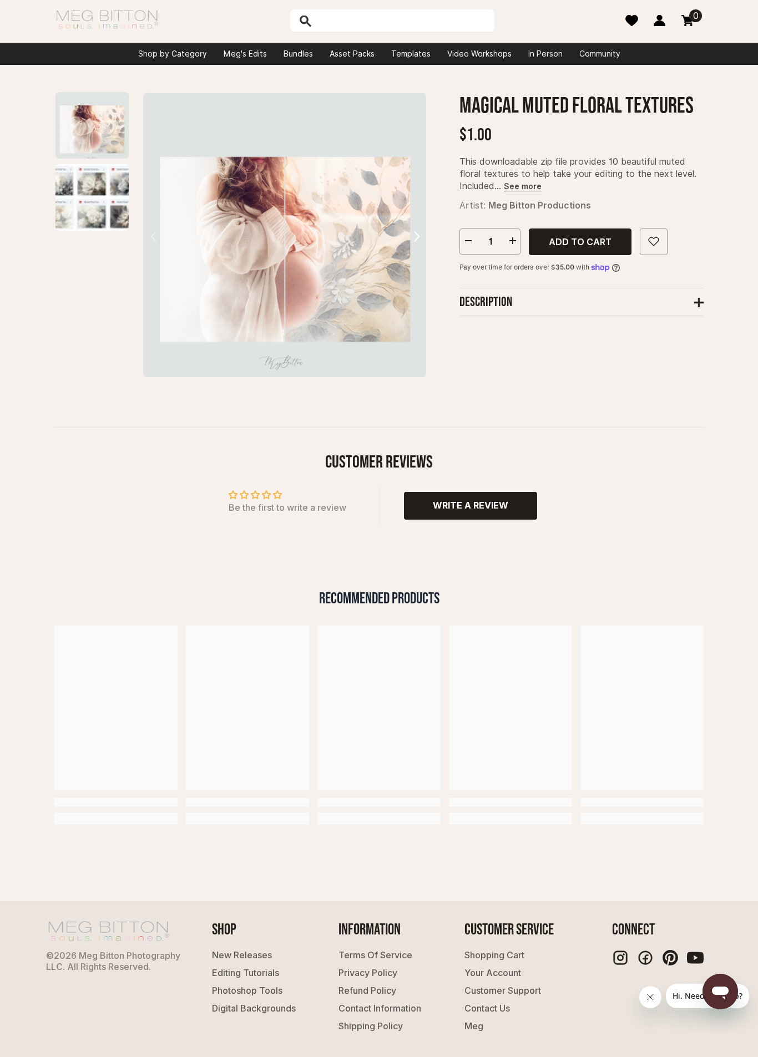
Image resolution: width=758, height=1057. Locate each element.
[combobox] (404, 20)
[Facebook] (645, 957)
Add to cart (580, 241)
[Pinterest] (670, 957)
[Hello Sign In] (659, 20)
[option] (284, 235)
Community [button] (599, 53)
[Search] (334, 20)
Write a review (470, 505)
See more (523, 185)
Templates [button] (411, 53)
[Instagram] (620, 957)
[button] (416, 235)
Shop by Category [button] (172, 53)
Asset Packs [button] (352, 53)
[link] (116, 802)
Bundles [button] (298, 53)
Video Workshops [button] (479, 53)
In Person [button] (545, 53)
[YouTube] (695, 957)
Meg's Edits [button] (245, 53)
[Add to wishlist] (654, 241)
